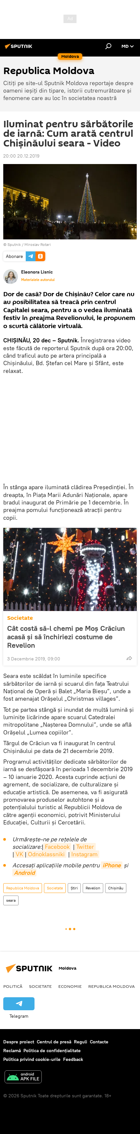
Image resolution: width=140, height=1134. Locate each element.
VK (19, 854)
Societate (20, 618)
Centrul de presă (54, 1042)
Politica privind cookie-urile (32, 1059)
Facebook (57, 846)
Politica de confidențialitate (52, 1050)
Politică (12, 986)
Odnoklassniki (46, 854)
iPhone (112, 865)
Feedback (73, 1059)
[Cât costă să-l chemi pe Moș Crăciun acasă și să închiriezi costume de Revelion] (70, 569)
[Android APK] (23, 1077)
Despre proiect (18, 1042)
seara (11, 900)
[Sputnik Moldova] (19, 49)
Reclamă (12, 1050)
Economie (70, 986)
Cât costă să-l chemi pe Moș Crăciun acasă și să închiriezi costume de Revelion (66, 636)
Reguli (80, 1042)
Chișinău (115, 888)
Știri (74, 888)
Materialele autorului (38, 279)
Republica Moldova (22, 888)
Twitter (85, 846)
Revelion (93, 888)
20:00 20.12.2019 (21, 156)
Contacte (99, 1042)
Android (24, 872)
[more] (129, 658)
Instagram (84, 854)
